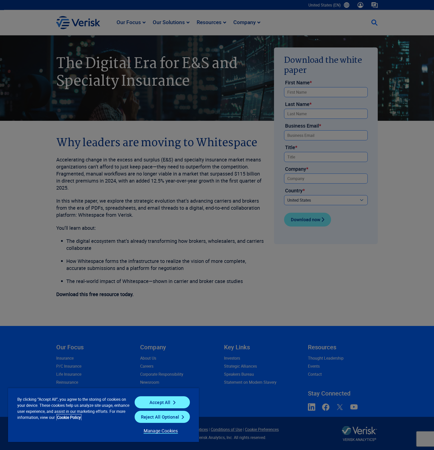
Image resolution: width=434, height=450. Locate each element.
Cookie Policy (69, 417)
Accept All (160, 402)
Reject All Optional (160, 417)
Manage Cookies (161, 431)
